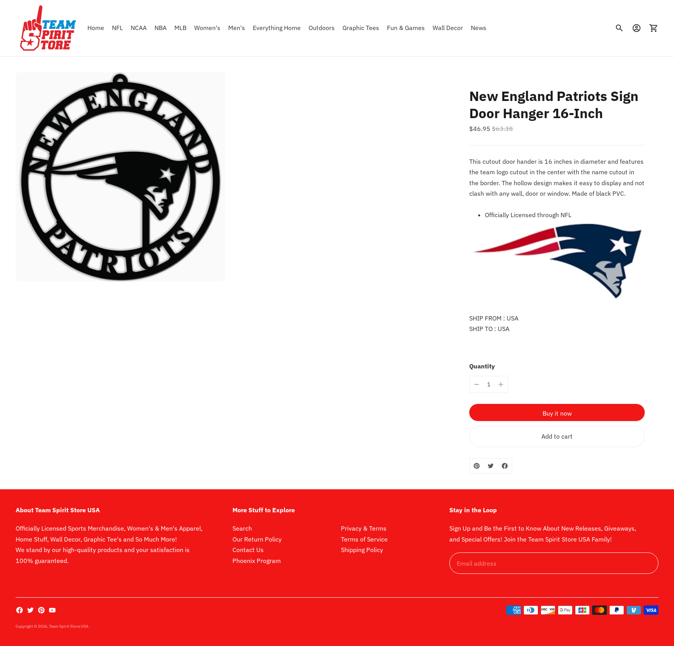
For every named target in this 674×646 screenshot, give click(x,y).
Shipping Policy (362, 550)
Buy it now (557, 413)
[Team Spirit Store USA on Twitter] (30, 610)
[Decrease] (477, 384)
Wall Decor (448, 28)
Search (242, 528)
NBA (160, 28)
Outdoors (322, 28)
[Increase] (501, 384)
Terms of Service (364, 539)
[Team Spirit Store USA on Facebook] (19, 610)
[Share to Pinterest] (477, 466)
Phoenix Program (256, 561)
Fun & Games (406, 28)
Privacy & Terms (364, 528)
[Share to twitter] (491, 466)
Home (95, 28)
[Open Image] (120, 176)
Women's (207, 28)
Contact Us (248, 550)
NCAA (139, 28)
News (478, 28)
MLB (180, 28)
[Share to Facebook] (505, 466)
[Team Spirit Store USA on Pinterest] (41, 610)
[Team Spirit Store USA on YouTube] (52, 610)
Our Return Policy (257, 539)
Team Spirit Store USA (69, 626)
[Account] (636, 28)
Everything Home (277, 28)
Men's (236, 28)
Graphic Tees (360, 28)
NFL (117, 28)
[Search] (619, 28)
